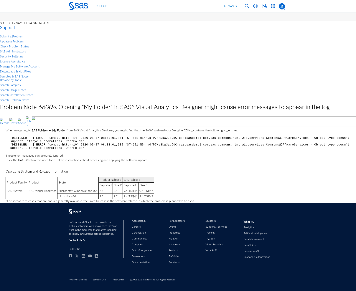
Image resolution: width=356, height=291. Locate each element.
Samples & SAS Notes (14, 76)
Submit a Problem (11, 36)
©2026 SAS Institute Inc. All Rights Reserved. (153, 279)
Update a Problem (12, 41)
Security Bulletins (11, 56)
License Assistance (12, 61)
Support (7, 27)
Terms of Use (99, 279)
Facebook (70, 256)
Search (247, 6)
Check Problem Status (14, 46)
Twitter (77, 256)
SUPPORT (102, 6)
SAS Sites (273, 6)
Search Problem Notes (14, 100)
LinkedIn (83, 256)
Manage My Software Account (19, 66)
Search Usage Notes (13, 90)
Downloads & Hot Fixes (15, 71)
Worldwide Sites (255, 6)
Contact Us (264, 6)
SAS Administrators (13, 51)
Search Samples (10, 85)
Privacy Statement (78, 279)
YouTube (90, 256)
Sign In (282, 6)
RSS (96, 256)
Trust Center (117, 279)
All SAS (229, 6)
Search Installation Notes (16, 95)
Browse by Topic (11, 80)
